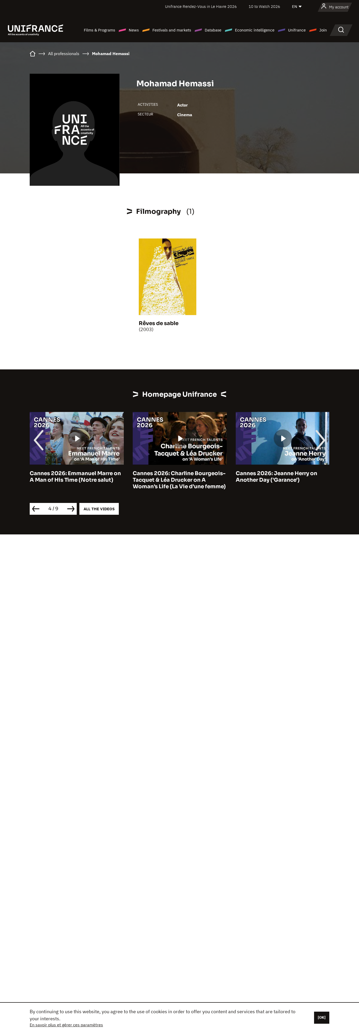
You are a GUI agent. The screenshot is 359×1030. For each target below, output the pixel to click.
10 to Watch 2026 (264, 6)
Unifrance (297, 30)
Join (323, 30)
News (134, 30)
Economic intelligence (254, 30)
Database (213, 30)
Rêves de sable (158, 323)
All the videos (99, 508)
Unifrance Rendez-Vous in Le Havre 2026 (201, 6)
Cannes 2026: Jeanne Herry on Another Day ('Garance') (276, 476)
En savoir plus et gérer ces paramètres (66, 1024)
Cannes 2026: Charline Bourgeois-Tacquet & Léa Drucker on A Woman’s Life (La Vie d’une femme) (179, 480)
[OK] (322, 1017)
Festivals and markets (171, 30)
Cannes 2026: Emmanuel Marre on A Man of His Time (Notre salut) (75, 476)
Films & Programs (99, 30)
